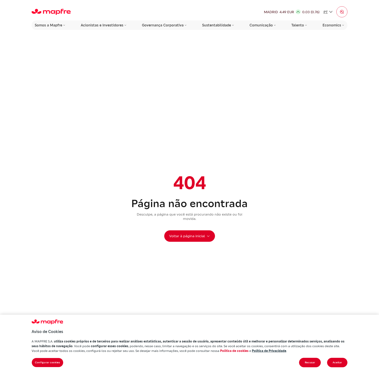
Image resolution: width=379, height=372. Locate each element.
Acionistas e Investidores (102, 25)
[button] (341, 11)
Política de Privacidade (269, 351)
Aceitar (337, 362)
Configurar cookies (47, 362)
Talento (297, 25)
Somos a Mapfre (48, 25)
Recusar (310, 362)
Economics (332, 25)
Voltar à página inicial (187, 236)
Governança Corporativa (163, 25)
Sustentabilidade (216, 25)
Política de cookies (234, 351)
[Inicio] (51, 12)
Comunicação (261, 25)
